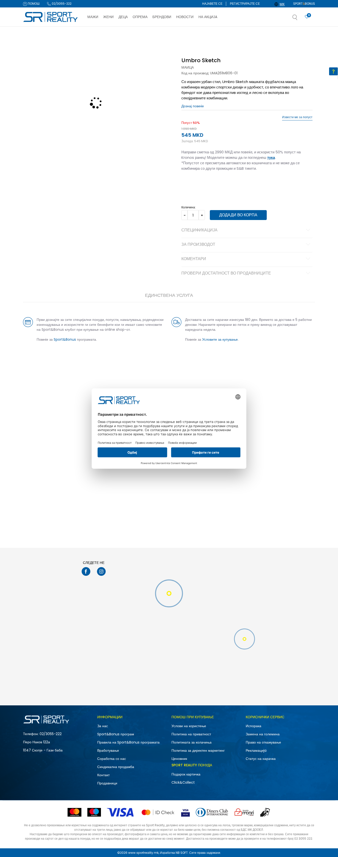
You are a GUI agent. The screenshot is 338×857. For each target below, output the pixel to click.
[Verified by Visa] (185, 812)
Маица (187, 67)
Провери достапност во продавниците (226, 273)
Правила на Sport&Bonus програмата (128, 742)
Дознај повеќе (192, 31)
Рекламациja (256, 750)
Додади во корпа (238, 215)
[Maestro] (94, 812)
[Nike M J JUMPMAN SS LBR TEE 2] (169, 520)
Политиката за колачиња (191, 742)
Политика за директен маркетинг (198, 750)
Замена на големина (263, 734)
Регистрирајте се (245, 3)
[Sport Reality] (50, 17)
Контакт (103, 775)
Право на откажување (263, 742)
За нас (102, 725)
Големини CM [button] (230, 184)
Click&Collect (183, 782)
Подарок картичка (185, 774)
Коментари (193, 259)
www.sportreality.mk (143, 853)
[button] (300, 18)
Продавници (107, 783)
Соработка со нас (111, 758)
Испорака (253, 725)
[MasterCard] (74, 812)
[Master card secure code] (158, 812)
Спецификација (199, 230)
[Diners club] (212, 812)
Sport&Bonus (65, 339)
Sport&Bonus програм (115, 734)
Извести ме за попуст (297, 117)
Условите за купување (220, 339)
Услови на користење (188, 725)
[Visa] (121, 812)
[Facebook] (86, 571)
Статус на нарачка (261, 758)
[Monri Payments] (244, 812)
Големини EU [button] (190, 184)
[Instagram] (101, 571)
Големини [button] (210, 184)
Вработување (108, 750)
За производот (198, 244)
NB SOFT (182, 853)
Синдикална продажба (115, 766)
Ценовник (179, 758)
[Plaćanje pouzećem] (265, 812)
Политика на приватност (191, 734)
